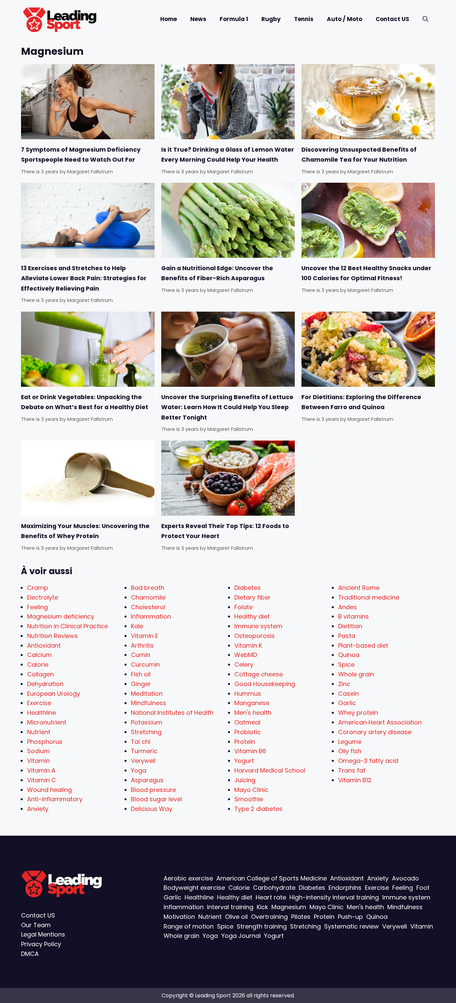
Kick (262, 907)
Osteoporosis (254, 636)
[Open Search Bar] (425, 19)
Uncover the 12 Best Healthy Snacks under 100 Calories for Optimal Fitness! (366, 273)
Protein (244, 741)
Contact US (392, 19)
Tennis (303, 19)
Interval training (230, 907)
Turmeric (144, 751)
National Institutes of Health (172, 712)
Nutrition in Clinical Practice (67, 626)
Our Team (36, 925)
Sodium (38, 751)
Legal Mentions (43, 934)
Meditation (147, 693)
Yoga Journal (241, 936)
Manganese (251, 703)
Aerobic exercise (188, 878)
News (198, 19)
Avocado (405, 878)
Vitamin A (41, 770)
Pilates (300, 916)
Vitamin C (41, 780)
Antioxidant (44, 645)
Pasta (346, 636)
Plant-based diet (363, 645)
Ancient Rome (359, 587)
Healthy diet (252, 616)
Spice (346, 664)
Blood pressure (153, 790)
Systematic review (351, 926)
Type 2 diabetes (258, 809)
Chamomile (148, 597)
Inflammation (151, 616)
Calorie (37, 664)
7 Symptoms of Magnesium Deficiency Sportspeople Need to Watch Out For (81, 155)
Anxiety (37, 809)
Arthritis (142, 645)
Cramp (37, 587)
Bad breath (147, 587)
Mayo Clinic (251, 790)
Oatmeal (247, 722)
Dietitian (350, 626)
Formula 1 (234, 19)
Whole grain (356, 674)
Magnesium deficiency (60, 616)
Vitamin (38, 761)
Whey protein (358, 712)
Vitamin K (248, 645)
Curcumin (145, 664)
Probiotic (247, 732)
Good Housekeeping (264, 684)
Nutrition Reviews (52, 636)
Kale (137, 626)
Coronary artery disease (374, 732)
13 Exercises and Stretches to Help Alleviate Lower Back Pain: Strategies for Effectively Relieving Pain (84, 278)
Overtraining (269, 916)
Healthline (41, 712)
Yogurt (244, 761)
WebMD (245, 655)
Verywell (143, 761)
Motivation (179, 916)
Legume (350, 741)
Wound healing (49, 790)
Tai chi (140, 741)
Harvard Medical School (269, 770)
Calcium (39, 655)
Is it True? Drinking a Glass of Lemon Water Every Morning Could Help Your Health (227, 155)
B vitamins (353, 616)
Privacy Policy (41, 944)
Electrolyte (42, 597)
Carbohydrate (274, 887)
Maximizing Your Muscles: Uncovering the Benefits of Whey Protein (85, 531)
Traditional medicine (368, 597)
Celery (243, 664)
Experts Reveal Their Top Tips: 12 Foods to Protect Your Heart (225, 531)
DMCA (30, 954)
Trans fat (352, 770)
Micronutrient (46, 722)
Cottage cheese (258, 674)
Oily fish (349, 751)
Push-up (350, 916)
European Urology (53, 693)
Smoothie (248, 799)
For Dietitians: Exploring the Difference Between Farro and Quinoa (361, 402)
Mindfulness (148, 703)
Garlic (347, 703)
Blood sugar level (156, 799)
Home (168, 19)
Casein (348, 693)
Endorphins (345, 887)
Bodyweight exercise (194, 887)
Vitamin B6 (250, 751)
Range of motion (189, 926)
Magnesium (288, 907)
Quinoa (349, 655)
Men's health (252, 712)
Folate (243, 607)
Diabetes (247, 587)
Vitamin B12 (355, 780)
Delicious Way (151, 809)
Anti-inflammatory (54, 799)
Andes (347, 607)
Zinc (344, 684)
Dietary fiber (252, 597)
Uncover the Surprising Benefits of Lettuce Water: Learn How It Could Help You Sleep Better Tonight (227, 407)
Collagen (40, 674)
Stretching (146, 732)
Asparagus (147, 780)
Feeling (37, 607)
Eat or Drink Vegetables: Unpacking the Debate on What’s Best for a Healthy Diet (84, 402)
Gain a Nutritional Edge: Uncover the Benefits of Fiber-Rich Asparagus (217, 273)
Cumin (140, 655)
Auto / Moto (344, 19)
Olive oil (236, 916)
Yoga (138, 770)
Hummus (247, 693)
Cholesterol (148, 607)
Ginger (141, 684)
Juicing (244, 780)
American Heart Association (380, 722)
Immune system (258, 626)
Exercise (39, 703)
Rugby (271, 19)
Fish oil (141, 674)
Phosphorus (44, 741)
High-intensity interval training (334, 897)
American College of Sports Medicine (271, 878)
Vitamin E (144, 636)
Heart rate (271, 897)
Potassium (146, 722)
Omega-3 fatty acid (368, 761)
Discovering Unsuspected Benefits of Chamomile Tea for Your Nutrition (359, 155)
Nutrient (38, 732)
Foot (423, 887)
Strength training (262, 926)
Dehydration (45, 684)
